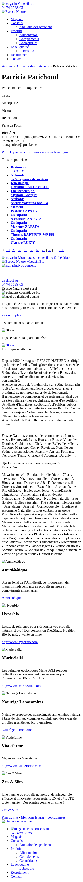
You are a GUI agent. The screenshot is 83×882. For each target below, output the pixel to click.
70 (43, 250)
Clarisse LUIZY (23, 240)
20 (13, 250)
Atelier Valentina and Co (29, 201)
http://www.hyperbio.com (20, 642)
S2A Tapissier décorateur (29, 177)
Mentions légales (32, 817)
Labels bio (26, 51)
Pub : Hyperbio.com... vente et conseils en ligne (35, 152)
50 (31, 250)
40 (25, 250)
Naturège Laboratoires (17, 730)
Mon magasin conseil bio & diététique (44, 257)
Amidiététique (11, 598)
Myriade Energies (24, 193)
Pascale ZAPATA (24, 209)
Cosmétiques (28, 43)
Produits (16, 31)
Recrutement (19, 55)
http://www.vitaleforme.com (21, 766)
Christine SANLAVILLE (30, 185)
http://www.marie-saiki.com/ (21, 686)
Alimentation (28, 35)
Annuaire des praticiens (35, 27)
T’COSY (19, 169)
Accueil (7, 66)
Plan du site (10, 817)
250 (61, 250)
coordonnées (56, 817)
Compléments (29, 39)
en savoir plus (11, 315)
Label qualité (20, 47)
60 (37, 250)
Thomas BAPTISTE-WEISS (32, 232)
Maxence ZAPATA (25, 225)
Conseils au (18, 5)
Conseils (17, 23)
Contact (16, 59)
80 (49, 250)
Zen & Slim (10, 810)
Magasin (17, 19)
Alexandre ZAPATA (26, 217)
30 (19, 250)
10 (8, 250)
